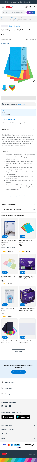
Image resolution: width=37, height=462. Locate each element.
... (19, 18)
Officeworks (21, 104)
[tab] (18, 112)
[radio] (4, 88)
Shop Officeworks (14, 26)
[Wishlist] (30, 7)
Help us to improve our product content (14, 196)
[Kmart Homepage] (9, 6)
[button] (3, 7)
